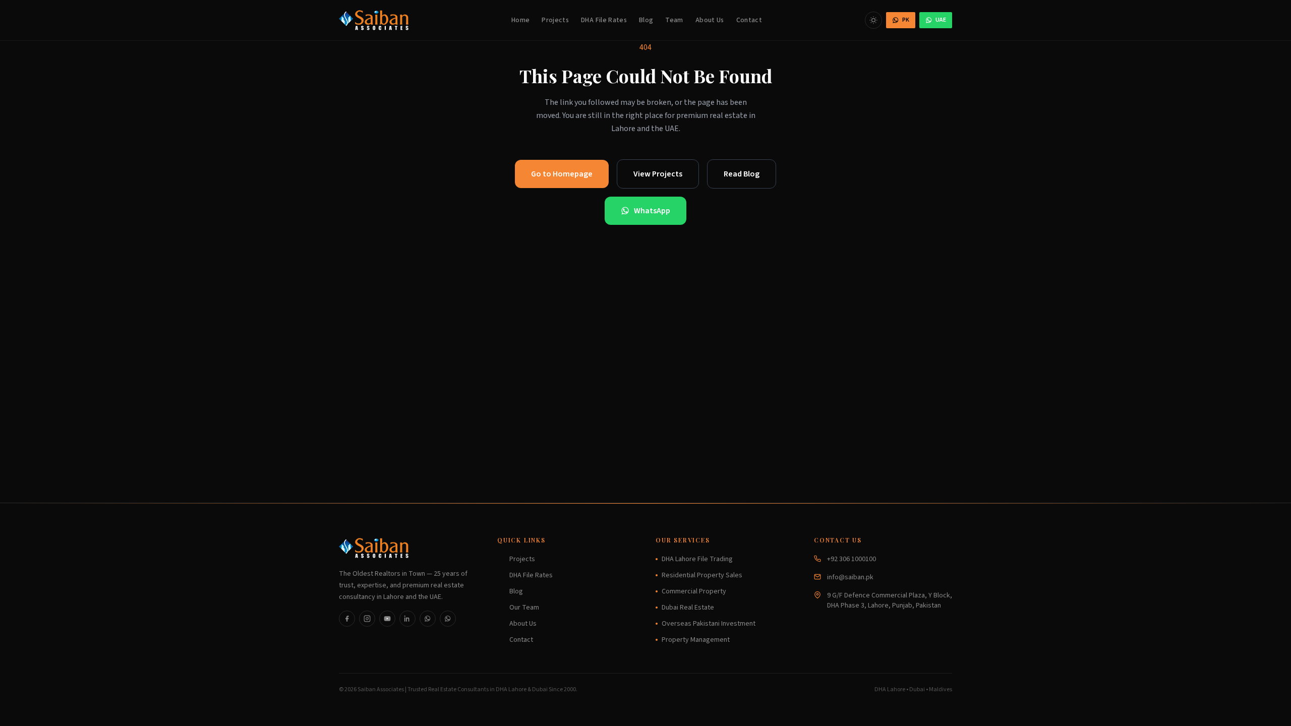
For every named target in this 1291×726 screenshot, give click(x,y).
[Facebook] (347, 619)
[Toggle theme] (873, 20)
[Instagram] (367, 619)
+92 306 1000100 (851, 559)
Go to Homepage (562, 173)
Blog (646, 20)
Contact (749, 20)
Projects (555, 20)
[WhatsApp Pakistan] (428, 619)
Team (674, 20)
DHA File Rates (604, 20)
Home (520, 20)
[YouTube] (387, 619)
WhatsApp (652, 210)
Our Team (524, 607)
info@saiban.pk (850, 577)
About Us (709, 20)
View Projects (657, 173)
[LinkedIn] (407, 619)
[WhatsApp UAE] (448, 619)
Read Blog (741, 173)
